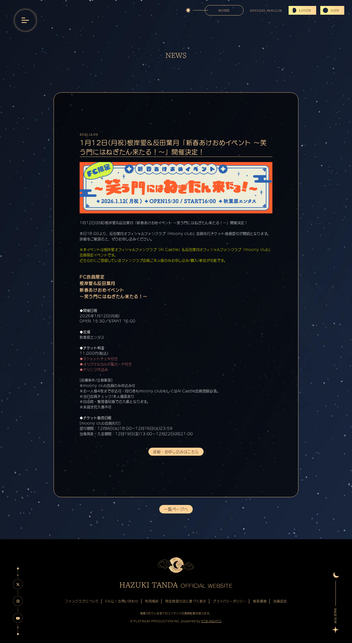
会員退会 (280, 601)
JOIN (335, 10)
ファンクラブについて (82, 601)
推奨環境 (260, 601)
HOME (224, 10)
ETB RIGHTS (211, 621)
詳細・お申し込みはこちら (176, 452)
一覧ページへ (176, 509)
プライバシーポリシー (229, 601)
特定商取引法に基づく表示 (185, 601)
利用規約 (152, 601)
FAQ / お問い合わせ (121, 601)
